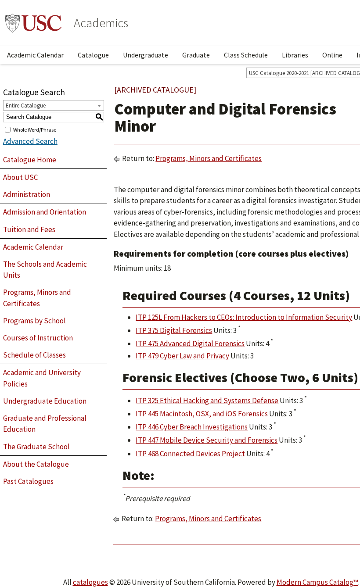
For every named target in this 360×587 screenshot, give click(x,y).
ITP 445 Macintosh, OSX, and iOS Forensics (202, 414)
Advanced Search (30, 141)
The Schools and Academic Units (45, 269)
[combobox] (53, 105)
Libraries (295, 54)
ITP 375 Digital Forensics (174, 330)
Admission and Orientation (44, 212)
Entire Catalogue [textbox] (26, 105)
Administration (26, 194)
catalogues (90, 582)
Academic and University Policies (42, 378)
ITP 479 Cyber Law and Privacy (182, 356)
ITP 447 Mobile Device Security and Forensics (206, 440)
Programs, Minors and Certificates (37, 297)
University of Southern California (33, 22)
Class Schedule (246, 54)
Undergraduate (145, 54)
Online (332, 54)
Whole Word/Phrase (34, 129)
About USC (20, 177)
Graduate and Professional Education (44, 423)
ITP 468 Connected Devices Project (190, 453)
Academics (101, 23)
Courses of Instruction (38, 338)
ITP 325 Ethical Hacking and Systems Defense (207, 400)
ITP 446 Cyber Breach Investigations (192, 427)
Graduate (196, 54)
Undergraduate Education (44, 401)
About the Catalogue (36, 464)
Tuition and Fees (29, 229)
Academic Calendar (35, 54)
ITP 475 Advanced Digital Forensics (190, 343)
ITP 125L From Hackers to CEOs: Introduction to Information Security (244, 317)
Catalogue (93, 54)
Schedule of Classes (34, 355)
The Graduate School (36, 446)
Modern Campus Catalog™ (317, 582)
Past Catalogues (28, 481)
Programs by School (34, 321)
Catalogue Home (29, 160)
